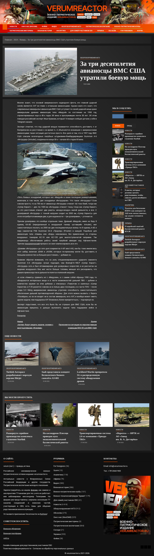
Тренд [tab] (129, 126)
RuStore (43, 514)
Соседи (57, 530)
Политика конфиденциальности (17, 548)
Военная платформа (12, 533)
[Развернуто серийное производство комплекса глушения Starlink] (118, 135)
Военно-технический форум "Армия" (69, 496)
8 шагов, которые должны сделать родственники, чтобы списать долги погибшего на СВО (135, 195)
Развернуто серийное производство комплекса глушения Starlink (135, 136)
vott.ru (6, 538)
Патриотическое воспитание (98, 26)
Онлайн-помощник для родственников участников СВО (27, 545)
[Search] (149, 29)
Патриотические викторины (21, 31)
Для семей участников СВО (81, 31)
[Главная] (5, 26)
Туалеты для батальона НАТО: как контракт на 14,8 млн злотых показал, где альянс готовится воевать (135, 213)
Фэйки (44, 26)
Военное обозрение (12, 529)
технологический (32, 244)
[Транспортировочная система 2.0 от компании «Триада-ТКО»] (118, 163)
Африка (57, 479)
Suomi (56, 470)
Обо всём (112, 31)
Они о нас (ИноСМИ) (29, 26)
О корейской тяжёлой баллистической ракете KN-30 (135, 228)
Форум (140, 31)
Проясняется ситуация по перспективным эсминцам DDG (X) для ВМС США (78, 324)
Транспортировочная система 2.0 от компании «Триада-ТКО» (135, 164)
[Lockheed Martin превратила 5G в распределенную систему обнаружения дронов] (92, 354)
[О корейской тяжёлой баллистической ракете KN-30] (118, 227)
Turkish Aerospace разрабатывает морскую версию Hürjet (19, 375)
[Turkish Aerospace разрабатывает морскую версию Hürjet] (22, 354)
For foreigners (126, 31)
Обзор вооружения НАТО (71, 26)
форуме (34, 490)
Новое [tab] (117, 126)
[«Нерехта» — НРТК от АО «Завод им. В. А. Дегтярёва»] (118, 176)
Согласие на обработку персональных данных (53, 548)
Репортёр (21, 316)
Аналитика (61, 31)
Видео (54, 26)
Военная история (45, 31)
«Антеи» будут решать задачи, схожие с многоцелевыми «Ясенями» (35, 324)
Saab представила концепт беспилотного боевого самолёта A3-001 (56, 375)
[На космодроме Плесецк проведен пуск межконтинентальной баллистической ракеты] (118, 149)
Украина (100, 31)
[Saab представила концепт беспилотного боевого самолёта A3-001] (57, 354)
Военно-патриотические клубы (127, 26)
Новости (13, 26)
